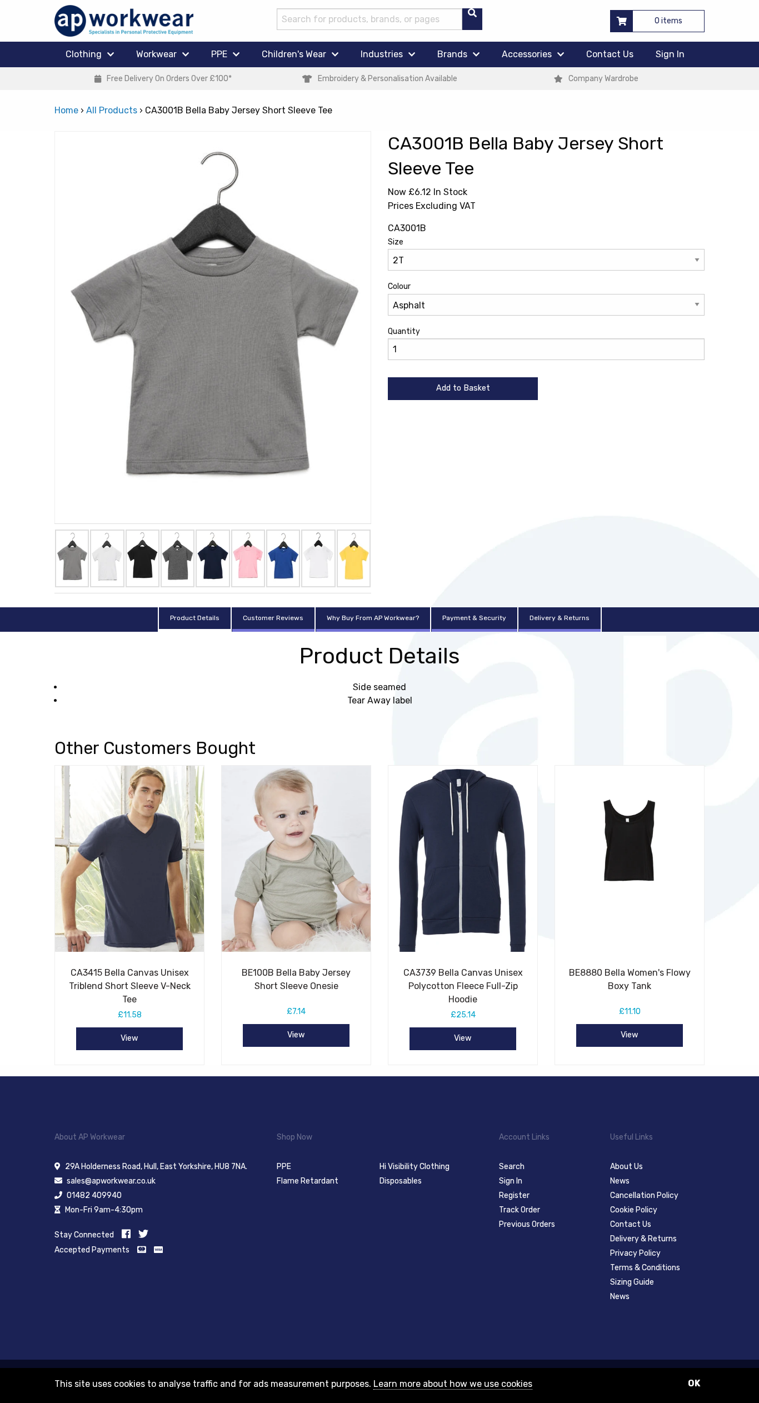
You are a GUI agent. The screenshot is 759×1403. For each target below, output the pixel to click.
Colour (399, 286)
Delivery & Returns (643, 1239)
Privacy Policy (635, 1253)
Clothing (84, 54)
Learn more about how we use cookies (452, 1384)
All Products (111, 110)
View (129, 1038)
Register (514, 1195)
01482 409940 (94, 1195)
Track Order (519, 1210)
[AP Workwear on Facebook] (126, 1234)
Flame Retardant (307, 1181)
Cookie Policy (633, 1210)
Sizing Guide (632, 1282)
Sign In (670, 54)
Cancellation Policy (644, 1195)
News (620, 1181)
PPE (219, 54)
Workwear (156, 54)
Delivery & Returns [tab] (560, 618)
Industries (382, 54)
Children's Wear (294, 54)
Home (66, 110)
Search (512, 1166)
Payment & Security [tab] (474, 618)
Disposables (400, 1181)
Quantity (404, 331)
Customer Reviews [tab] (273, 618)
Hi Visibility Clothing (414, 1166)
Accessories (527, 54)
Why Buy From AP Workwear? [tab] (373, 618)
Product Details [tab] (194, 618)
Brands (452, 54)
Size (395, 242)
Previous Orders (527, 1224)
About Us (626, 1166)
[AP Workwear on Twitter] (143, 1234)
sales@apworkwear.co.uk (111, 1181)
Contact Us (609, 54)
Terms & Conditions (645, 1267)
